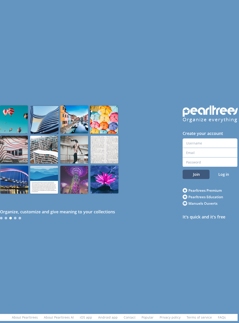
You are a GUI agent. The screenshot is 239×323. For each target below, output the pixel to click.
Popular (148, 317)
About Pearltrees (25, 317)
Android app (108, 317)
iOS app (86, 317)
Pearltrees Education (205, 197)
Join (196, 174)
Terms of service (199, 317)
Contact (130, 317)
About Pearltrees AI (59, 317)
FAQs (222, 317)
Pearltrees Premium (205, 190)
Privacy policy (170, 317)
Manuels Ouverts (202, 203)
